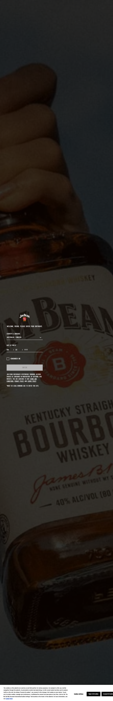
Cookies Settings (78, 694)
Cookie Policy (32, 381)
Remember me (15, 359)
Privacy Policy (19, 381)
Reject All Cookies (93, 694)
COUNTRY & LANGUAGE (13, 334)
